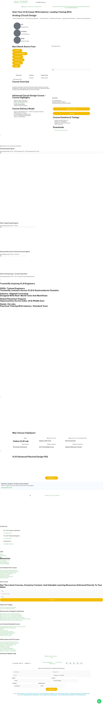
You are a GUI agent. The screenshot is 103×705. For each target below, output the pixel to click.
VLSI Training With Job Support (47, 693)
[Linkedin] (74, 2)
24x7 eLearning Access (46, 447)
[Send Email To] (2, 541)
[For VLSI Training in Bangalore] (2, 535)
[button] (59, 6)
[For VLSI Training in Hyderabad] (2, 530)
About (76, 7)
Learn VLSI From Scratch (32, 693)
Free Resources (86, 6)
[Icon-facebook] (13, 546)
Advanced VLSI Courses (59, 6)
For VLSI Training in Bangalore (12, 536)
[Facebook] (81, 2)
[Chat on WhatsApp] (99, 701)
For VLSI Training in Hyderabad (12, 530)
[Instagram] (77, 2)
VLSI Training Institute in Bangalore (48, 694)
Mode (13, 678)
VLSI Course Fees (21, 693)
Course (53, 678)
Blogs (72, 7)
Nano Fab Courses (71, 6)
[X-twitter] (85, 2)
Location (14, 683)
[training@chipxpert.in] (34, 2)
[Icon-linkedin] (2, 546)
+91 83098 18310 (8, 533)
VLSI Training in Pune (80, 694)
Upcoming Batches (85, 693)
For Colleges (68, 7)
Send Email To (7, 541)
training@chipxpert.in (41, 2)
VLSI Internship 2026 (75, 693)
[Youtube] (89, 2)
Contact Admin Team (6, 487)
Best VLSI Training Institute (62, 693)
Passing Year (41, 683)
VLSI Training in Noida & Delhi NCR (66, 694)
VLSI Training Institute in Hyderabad (30, 694)
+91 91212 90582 (8, 538)
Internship (79, 6)
